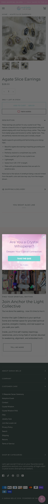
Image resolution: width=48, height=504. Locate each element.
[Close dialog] (43, 236)
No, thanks (24, 265)
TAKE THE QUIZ (24, 258)
